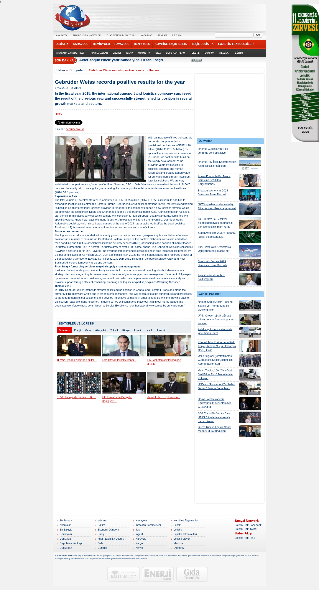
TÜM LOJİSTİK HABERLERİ (87, 35)
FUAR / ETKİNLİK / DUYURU (121, 35)
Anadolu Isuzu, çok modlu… (163, 397)
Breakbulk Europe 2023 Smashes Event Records (212, 263)
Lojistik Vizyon (182, 538)
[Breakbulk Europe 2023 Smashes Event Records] (250, 265)
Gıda (88, 330)
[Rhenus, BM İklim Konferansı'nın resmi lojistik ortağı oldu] (250, 166)
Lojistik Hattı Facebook (248, 525)
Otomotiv (64, 330)
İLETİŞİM (176, 35)
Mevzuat (179, 543)
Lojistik (178, 529)
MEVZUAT (224, 53)
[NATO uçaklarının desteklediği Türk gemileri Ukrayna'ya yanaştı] (250, 209)
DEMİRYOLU (101, 44)
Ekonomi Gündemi (109, 529)
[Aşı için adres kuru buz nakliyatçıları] (250, 279)
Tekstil (114, 330)
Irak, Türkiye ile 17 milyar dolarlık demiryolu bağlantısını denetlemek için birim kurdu (215, 223)
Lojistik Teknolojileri (185, 534)
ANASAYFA (61, 35)
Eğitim (101, 525)
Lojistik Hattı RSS (245, 537)
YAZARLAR (146, 35)
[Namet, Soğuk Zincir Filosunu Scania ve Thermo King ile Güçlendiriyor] (250, 305)
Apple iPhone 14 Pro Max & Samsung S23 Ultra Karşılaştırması (214, 180)
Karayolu (141, 538)
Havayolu (141, 520)
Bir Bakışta (66, 529)
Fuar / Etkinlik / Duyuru (111, 538)
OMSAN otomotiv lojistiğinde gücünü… (164, 362)
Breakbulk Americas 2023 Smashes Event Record (213, 192)
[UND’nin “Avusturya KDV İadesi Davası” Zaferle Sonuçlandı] (250, 388)
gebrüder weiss (75, 129)
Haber (60, 70)
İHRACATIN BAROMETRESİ (70, 53)
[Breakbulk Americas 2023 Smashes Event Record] (250, 195)
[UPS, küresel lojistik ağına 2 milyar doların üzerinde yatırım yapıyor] (250, 319)
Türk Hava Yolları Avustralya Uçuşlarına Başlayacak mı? (214, 249)
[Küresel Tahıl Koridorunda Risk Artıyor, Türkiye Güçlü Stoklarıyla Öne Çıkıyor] (250, 346)
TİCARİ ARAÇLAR (98, 53)
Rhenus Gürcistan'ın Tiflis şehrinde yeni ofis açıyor (213, 150)
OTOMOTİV (144, 53)
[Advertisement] (229, 107)
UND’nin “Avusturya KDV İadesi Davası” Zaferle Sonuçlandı (216, 386)
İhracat (161, 330)
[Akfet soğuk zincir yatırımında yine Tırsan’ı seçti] (250, 332)
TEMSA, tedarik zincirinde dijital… (77, 360)
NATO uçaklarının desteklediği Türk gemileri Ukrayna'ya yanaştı (217, 206)
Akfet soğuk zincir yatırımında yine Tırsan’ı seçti (121, 60)
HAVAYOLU (121, 44)
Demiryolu (66, 534)
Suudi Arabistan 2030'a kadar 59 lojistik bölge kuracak (217, 234)
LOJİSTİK (62, 44)
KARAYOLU (80, 44)
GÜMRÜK (209, 53)
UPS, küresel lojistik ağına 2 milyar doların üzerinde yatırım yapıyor (215, 319)
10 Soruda (66, 520)
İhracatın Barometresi (148, 525)
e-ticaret (102, 520)
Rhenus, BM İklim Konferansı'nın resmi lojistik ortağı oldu (217, 163)
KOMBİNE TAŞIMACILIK (171, 44)
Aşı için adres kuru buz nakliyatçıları (211, 277)
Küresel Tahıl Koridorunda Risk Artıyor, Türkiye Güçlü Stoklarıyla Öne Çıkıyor (217, 346)
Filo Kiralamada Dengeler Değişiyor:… (117, 399)
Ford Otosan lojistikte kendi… (119, 360)
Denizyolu (66, 538)
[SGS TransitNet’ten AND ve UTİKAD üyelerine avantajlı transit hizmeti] (250, 417)
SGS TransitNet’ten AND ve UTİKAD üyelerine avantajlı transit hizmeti (214, 417)
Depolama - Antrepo (71, 543)
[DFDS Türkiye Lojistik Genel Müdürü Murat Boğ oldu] (250, 431)
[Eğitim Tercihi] (123, 574)
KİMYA (129, 53)
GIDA (158, 53)
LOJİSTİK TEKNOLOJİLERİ (236, 44)
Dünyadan (77, 70)
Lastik (149, 330)
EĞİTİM (239, 53)
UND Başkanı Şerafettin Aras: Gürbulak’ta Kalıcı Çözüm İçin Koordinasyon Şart (215, 359)
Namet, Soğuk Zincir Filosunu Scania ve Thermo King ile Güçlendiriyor (215, 305)
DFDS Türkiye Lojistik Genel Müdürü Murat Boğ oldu (214, 429)
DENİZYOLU (142, 44)
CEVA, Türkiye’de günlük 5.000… (76, 397)
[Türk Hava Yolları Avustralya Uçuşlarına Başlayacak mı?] (250, 251)
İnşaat (137, 330)
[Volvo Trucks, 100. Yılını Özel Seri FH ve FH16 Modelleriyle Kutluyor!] (250, 375)
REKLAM (162, 35)
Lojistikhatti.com (63, 556)
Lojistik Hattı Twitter (246, 529)
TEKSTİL (194, 53)
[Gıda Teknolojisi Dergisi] (192, 574)
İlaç (138, 529)
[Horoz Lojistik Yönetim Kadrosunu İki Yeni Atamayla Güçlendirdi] (250, 403)
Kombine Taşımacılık (186, 520)
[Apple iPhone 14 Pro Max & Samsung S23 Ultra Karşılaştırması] (250, 180)
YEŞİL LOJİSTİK (202, 44)
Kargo (139, 543)
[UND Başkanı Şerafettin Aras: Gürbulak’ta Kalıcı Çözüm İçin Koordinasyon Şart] (250, 360)
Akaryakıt (100, 330)
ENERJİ (117, 53)
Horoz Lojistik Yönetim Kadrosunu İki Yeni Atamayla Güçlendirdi (215, 403)
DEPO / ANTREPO (175, 53)
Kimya (126, 330)
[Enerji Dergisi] (158, 574)
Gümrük (102, 547)
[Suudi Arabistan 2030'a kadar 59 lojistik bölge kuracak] (250, 237)
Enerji (77, 330)
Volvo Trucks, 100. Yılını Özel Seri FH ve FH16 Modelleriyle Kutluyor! (215, 374)
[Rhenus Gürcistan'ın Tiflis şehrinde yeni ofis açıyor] (250, 152)
